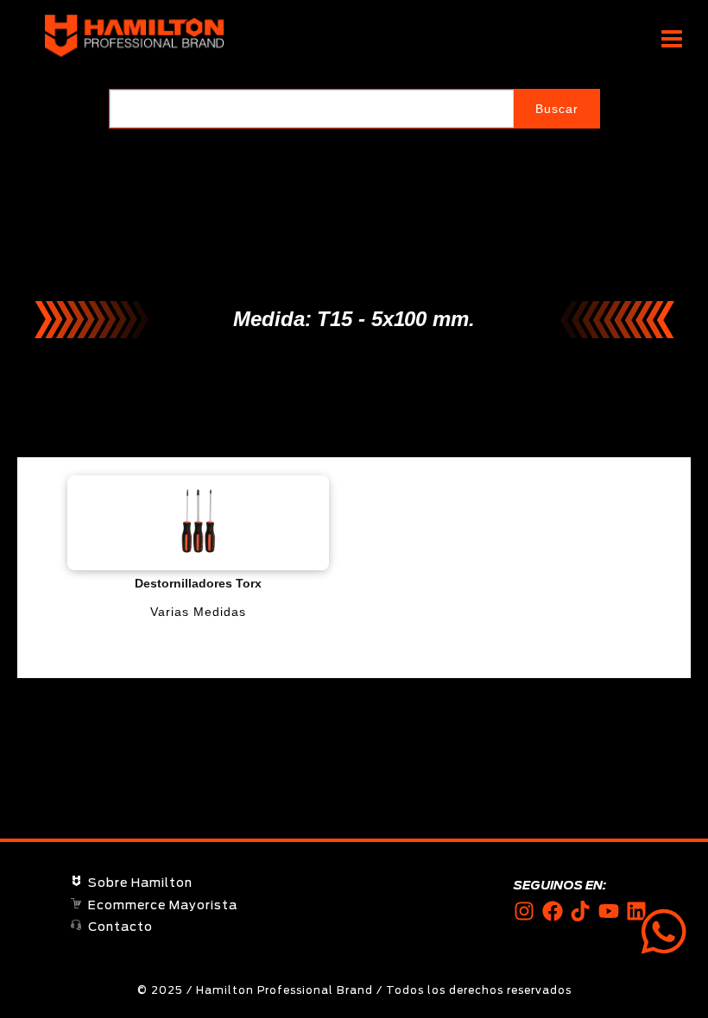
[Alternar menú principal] (671, 39)
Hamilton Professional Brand (316, 36)
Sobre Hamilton (140, 883)
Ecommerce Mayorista (162, 906)
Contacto (120, 927)
